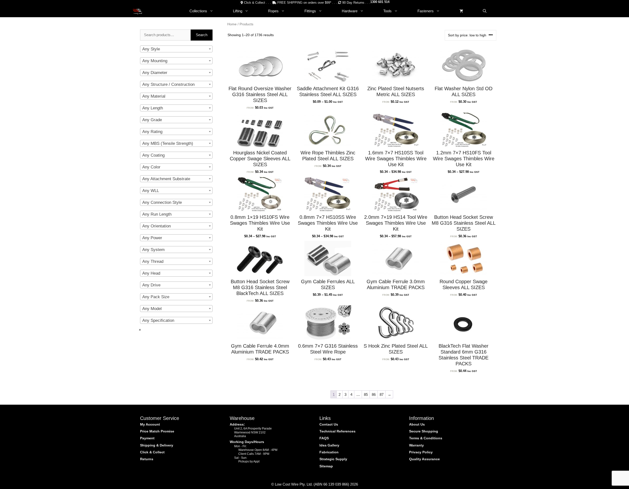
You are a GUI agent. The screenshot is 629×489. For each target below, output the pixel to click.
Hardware (349, 11)
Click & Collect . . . (257, 2)
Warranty (416, 445)
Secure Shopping (423, 431)
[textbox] (176, 49)
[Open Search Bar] (484, 11)
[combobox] (176, 48)
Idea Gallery (329, 445)
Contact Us (328, 424)
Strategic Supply (333, 459)
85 (366, 394)
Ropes (273, 11)
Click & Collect (152, 452)
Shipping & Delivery (156, 445)
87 (382, 394)
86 (374, 394)
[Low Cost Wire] (137, 11)
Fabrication (329, 452)
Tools (387, 11)
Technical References (337, 431)
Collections (198, 11)
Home (232, 24)
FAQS (324, 438)
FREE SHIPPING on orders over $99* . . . (307, 2)
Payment (147, 438)
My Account (150, 424)
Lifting (237, 11)
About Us (417, 424)
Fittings (310, 11)
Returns (146, 459)
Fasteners (425, 11)
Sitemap (326, 466)
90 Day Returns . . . (356, 2)
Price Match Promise (157, 431)
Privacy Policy (421, 452)
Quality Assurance (424, 459)
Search (201, 35)
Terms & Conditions (425, 438)
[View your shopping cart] (461, 11)
